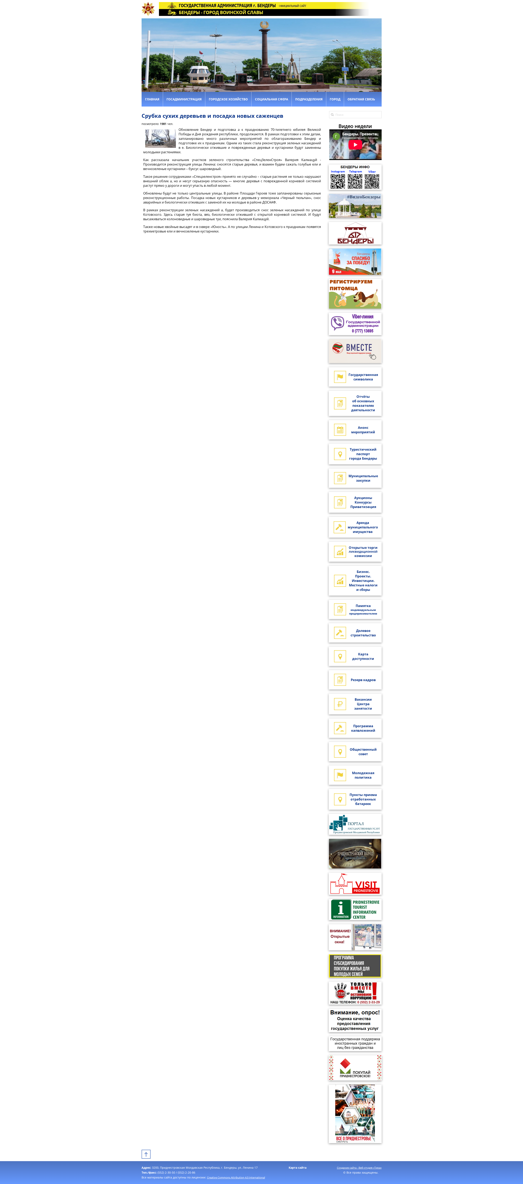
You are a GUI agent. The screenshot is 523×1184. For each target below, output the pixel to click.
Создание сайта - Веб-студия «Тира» (359, 1168)
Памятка (363, 609)
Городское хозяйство (228, 99)
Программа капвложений (363, 728)
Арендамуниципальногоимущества (363, 527)
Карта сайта (297, 1168)
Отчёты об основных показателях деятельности (363, 403)
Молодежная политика (363, 775)
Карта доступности (363, 656)
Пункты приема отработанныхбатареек (363, 799)
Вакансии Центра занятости (363, 704)
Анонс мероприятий (363, 429)
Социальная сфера (271, 99)
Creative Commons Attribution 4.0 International (236, 1177)
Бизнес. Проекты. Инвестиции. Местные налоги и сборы (363, 580)
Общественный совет (363, 751)
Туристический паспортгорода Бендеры (363, 454)
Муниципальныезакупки (363, 478)
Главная (152, 99)
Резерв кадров (363, 680)
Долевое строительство (363, 632)
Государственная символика (363, 376)
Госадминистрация (184, 99)
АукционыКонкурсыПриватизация (363, 502)
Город (335, 99)
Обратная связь (361, 99)
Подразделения (309, 99)
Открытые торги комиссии (363, 551)
